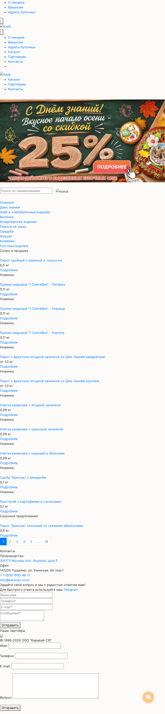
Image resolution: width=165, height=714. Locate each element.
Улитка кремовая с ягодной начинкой (30, 405)
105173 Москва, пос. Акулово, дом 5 (29, 561)
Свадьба (6, 231)
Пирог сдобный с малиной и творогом (31, 260)
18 (46, 542)
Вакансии (15, 7)
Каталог (14, 52)
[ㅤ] (82, 138)
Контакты (15, 62)
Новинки (7, 202)
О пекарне (16, 2)
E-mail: (5, 666)
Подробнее (9, 270)
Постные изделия (14, 246)
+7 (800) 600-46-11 (15, 575)
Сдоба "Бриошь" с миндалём (23, 477)
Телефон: (7, 656)
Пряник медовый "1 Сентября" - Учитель (32, 333)
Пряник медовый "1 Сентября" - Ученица (32, 309)
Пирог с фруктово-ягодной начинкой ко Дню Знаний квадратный (52, 357)
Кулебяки (7, 241)
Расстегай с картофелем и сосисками (30, 502)
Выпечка (6, 217)
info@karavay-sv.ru (14, 580)
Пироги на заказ (13, 227)
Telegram (71, 590)
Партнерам (17, 57)
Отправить (10, 625)
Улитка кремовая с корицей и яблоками (32, 453)
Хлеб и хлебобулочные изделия (25, 212)
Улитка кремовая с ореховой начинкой (31, 429)
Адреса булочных (22, 12)
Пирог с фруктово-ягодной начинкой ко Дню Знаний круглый (49, 381)
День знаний (10, 207)
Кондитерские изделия (18, 222)
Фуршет (6, 236)
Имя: (3, 646)
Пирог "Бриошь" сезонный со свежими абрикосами (41, 526)
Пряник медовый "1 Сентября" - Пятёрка (32, 284)
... (38, 542)
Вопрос (6, 698)
